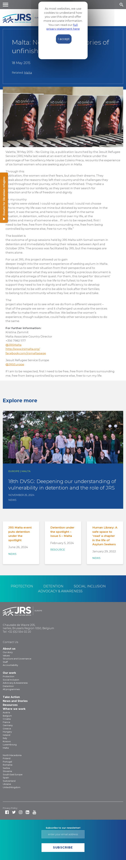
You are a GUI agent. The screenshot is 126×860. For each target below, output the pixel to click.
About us (9, 648)
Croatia (7, 719)
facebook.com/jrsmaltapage (26, 353)
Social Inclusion (90, 586)
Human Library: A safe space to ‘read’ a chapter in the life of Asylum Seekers (104, 536)
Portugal (7, 761)
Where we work (14, 708)
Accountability (10, 665)
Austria (6, 712)
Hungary (7, 731)
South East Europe (12, 774)
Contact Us (10, 642)
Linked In (27, 812)
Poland (6, 758)
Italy (5, 738)
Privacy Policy (10, 808)
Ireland (6, 735)
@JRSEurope (15, 364)
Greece (7, 728)
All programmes (11, 689)
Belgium (7, 715)
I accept (64, 39)
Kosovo (7, 741)
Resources (10, 704)
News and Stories (15, 701)
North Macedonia (12, 755)
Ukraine (7, 784)
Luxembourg (10, 744)
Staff (5, 662)
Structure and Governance (17, 658)
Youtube (34, 812)
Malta (28, 72)
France (6, 722)
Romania (7, 764)
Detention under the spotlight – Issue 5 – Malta (62, 532)
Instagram (21, 812)
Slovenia (7, 771)
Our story (8, 652)
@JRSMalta (13, 345)
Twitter (14, 812)
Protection (22, 586)
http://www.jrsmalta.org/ (23, 349)
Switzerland (9, 781)
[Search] (121, 4)
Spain (6, 777)
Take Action (11, 697)
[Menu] (5, 4)
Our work (9, 672)
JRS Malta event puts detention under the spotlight (20, 534)
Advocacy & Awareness (60, 591)
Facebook (7, 812)
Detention (53, 586)
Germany (8, 725)
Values (6, 655)
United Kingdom (11, 787)
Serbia (6, 768)
